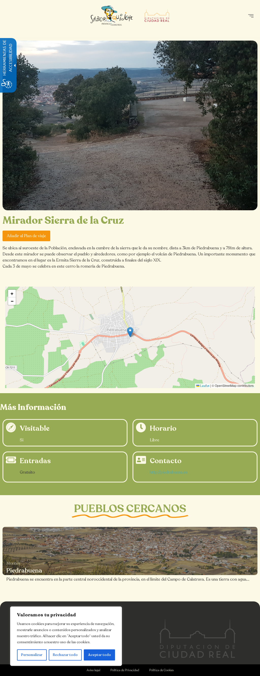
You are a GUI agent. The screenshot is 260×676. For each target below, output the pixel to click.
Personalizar (31, 654)
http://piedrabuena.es (169, 472)
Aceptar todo (99, 654)
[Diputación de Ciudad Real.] (197, 638)
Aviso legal (93, 670)
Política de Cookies (161, 670)
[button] (251, 16)
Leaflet (204, 386)
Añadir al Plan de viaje (26, 236)
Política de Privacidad (124, 670)
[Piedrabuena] (130, 551)
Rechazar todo (65, 654)
